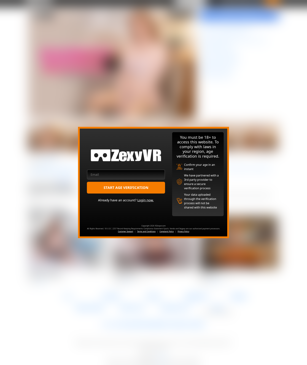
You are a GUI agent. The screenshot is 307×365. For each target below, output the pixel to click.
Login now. (145, 200)
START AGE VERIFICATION (126, 187)
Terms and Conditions (146, 231)
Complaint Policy (167, 231)
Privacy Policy (183, 231)
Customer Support (125, 231)
